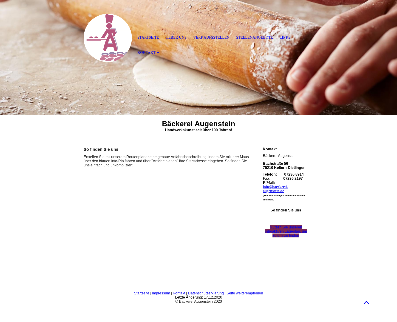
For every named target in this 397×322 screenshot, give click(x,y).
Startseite (142, 293)
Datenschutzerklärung (206, 293)
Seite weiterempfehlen (245, 293)
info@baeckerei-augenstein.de (275, 189)
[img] (108, 38)
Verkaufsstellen (211, 37)
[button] (366, 302)
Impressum (161, 293)
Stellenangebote (254, 37)
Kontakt (179, 293)
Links (285, 37)
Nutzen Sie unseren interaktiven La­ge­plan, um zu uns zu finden (286, 231)
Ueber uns (176, 37)
